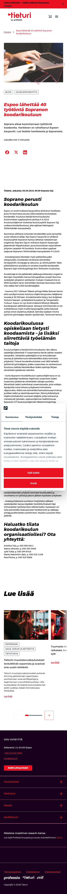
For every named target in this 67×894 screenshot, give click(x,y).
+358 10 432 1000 (13, 753)
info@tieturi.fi (10, 759)
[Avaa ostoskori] (50, 16)
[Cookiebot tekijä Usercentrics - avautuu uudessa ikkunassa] (49, 408)
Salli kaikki (33, 472)
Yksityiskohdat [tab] (33, 417)
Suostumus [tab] (12, 417)
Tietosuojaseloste (12, 872)
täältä (59, 838)
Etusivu (7, 32)
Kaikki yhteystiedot (18, 768)
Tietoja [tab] (55, 417)
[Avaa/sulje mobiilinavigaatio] (56, 16)
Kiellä (33, 483)
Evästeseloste (33, 872)
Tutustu (8, 6)
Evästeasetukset (52, 872)
